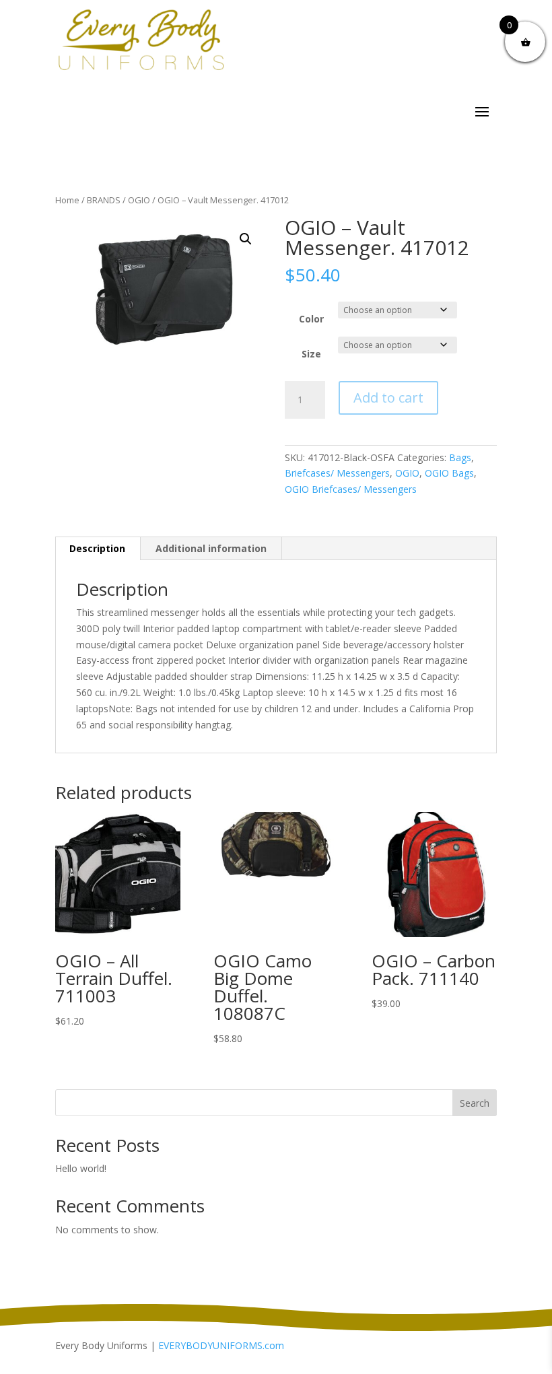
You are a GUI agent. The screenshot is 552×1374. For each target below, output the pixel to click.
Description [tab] (97, 548)
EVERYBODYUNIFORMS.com (221, 1345)
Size (311, 353)
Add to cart (388, 397)
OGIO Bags (449, 473)
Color (311, 318)
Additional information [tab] (211, 548)
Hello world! (80, 1168)
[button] (246, 239)
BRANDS (103, 200)
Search (474, 1103)
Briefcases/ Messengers (337, 473)
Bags (460, 457)
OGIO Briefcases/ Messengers (351, 489)
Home (67, 200)
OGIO (139, 200)
